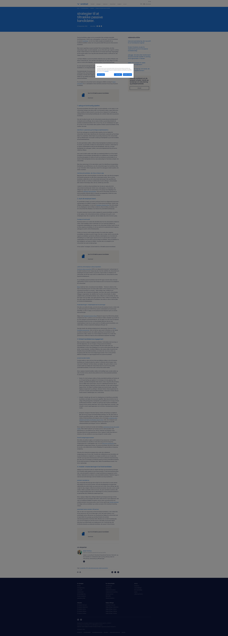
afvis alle (118, 74)
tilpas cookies (101, 74)
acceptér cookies (127, 74)
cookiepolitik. (106, 71)
